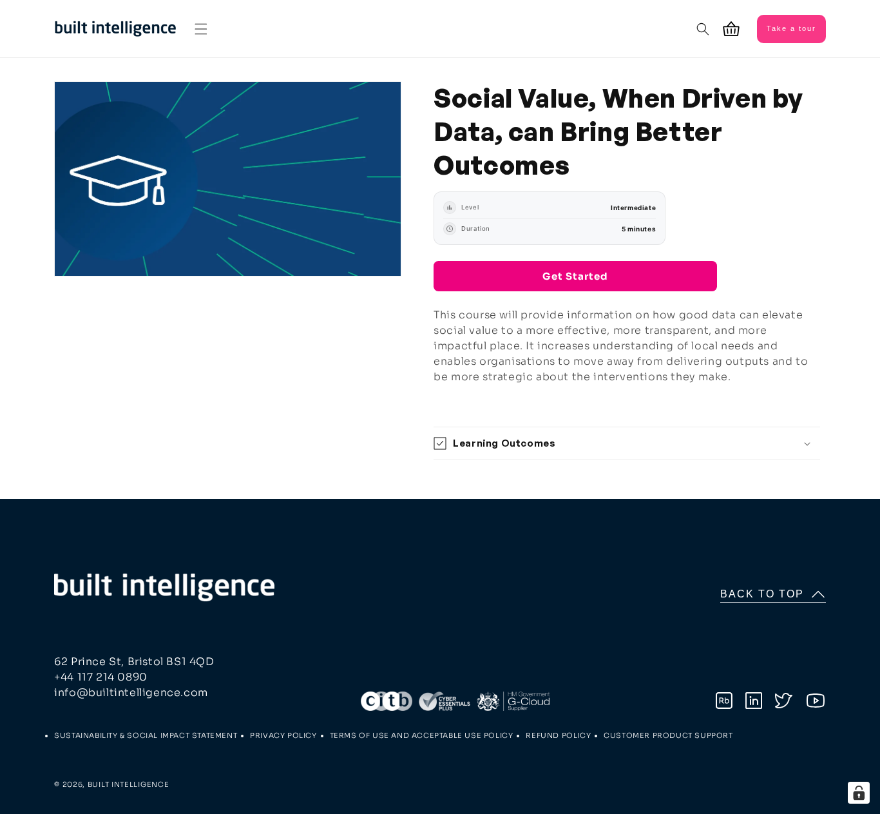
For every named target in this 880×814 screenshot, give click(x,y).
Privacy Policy (283, 735)
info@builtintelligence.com (131, 692)
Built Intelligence (128, 784)
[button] (201, 29)
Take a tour (791, 28)
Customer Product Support (668, 735)
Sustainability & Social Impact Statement (145, 735)
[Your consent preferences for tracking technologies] (859, 793)
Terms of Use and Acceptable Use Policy (421, 735)
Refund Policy (558, 735)
